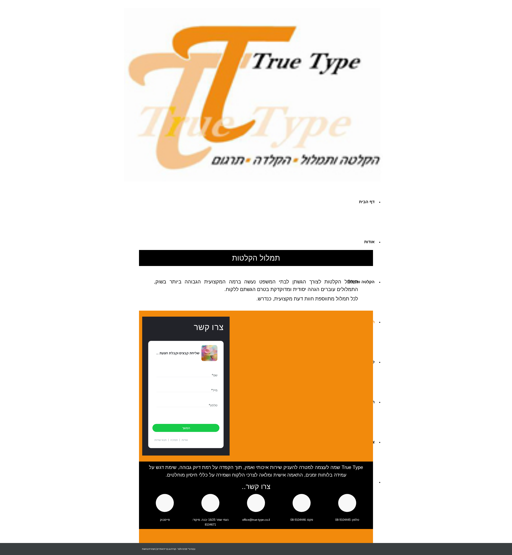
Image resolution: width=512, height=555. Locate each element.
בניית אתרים (162, 549)
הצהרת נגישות (148, 549)
